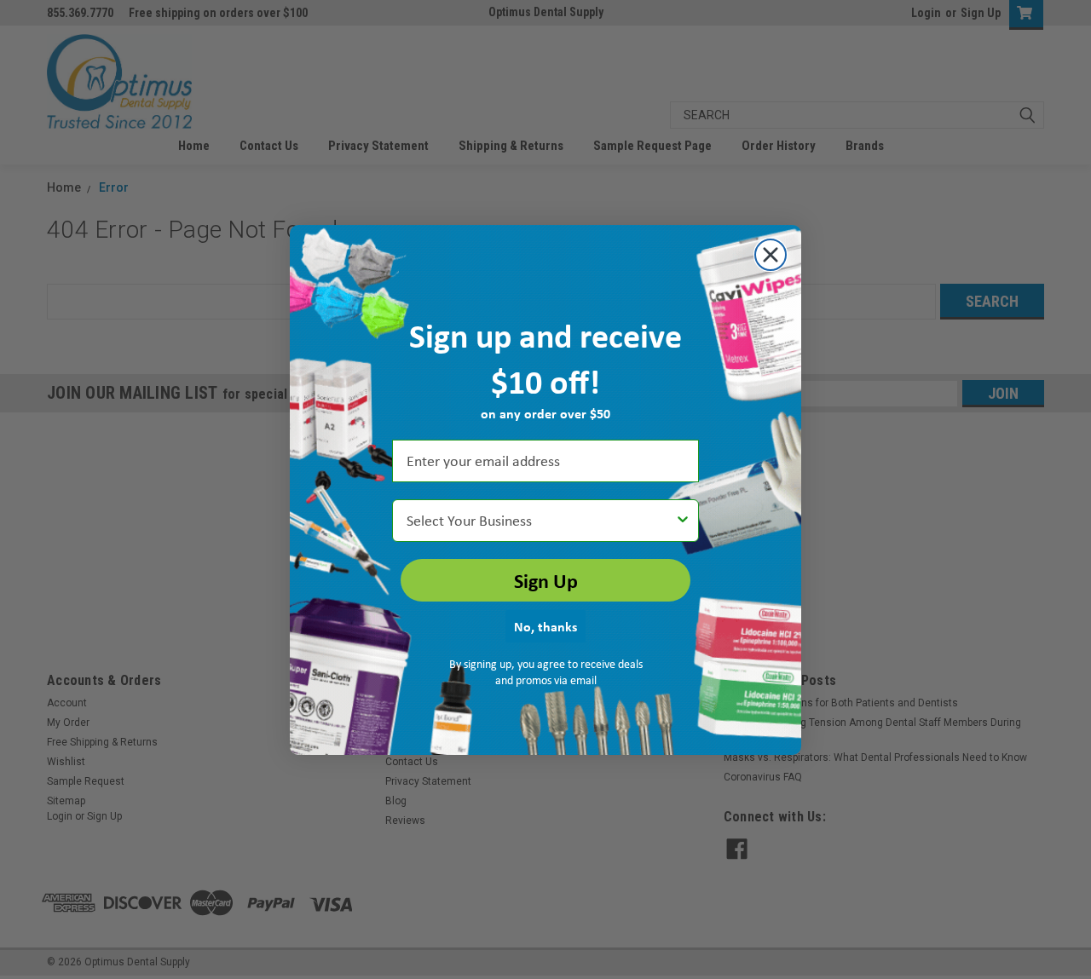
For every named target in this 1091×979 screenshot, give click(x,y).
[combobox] (540, 520)
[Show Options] (682, 520)
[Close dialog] (770, 254)
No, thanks (545, 626)
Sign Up (546, 580)
